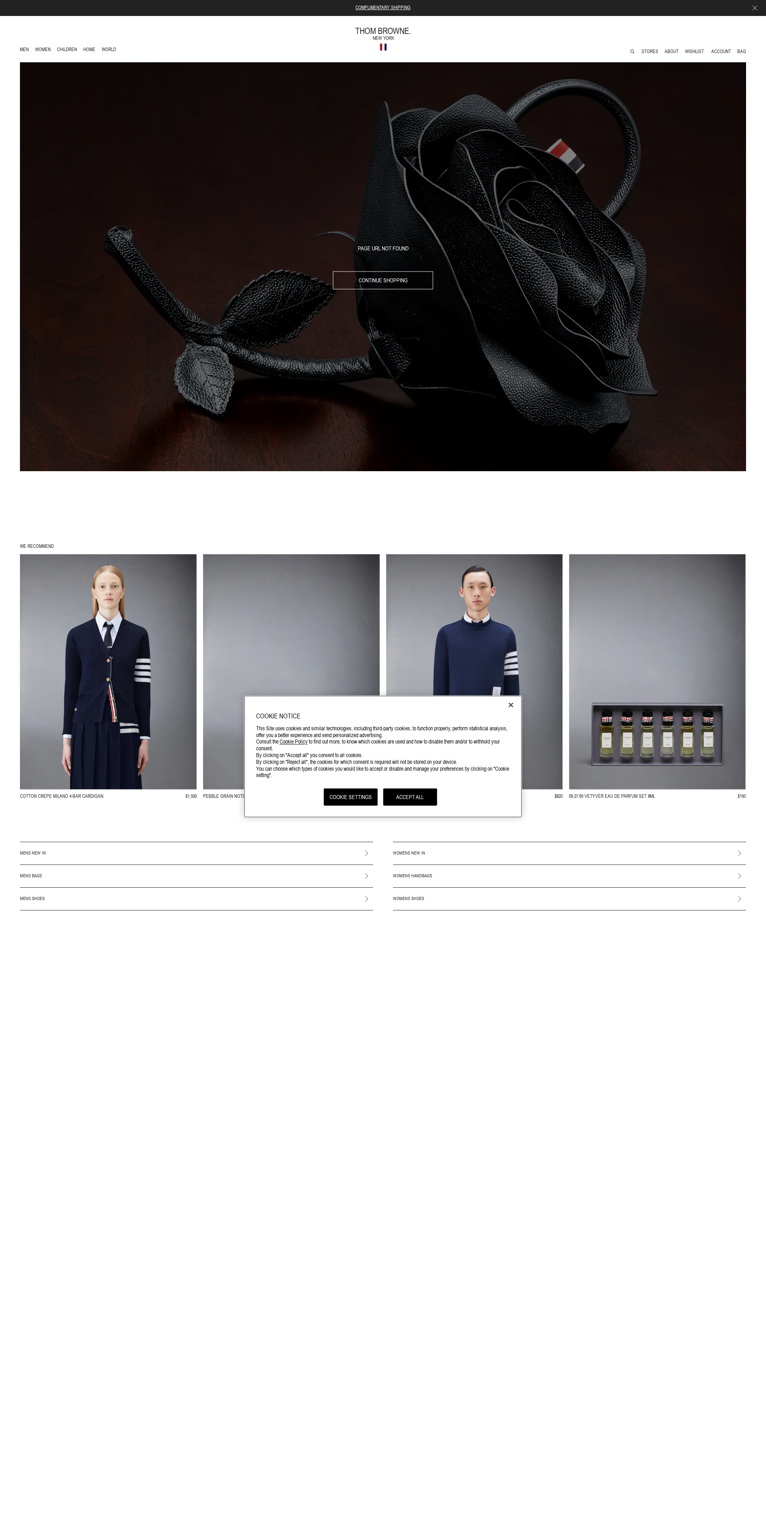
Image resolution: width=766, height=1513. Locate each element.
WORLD (110, 50)
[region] (383, 756)
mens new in (33, 853)
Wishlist (695, 51)
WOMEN (44, 50)
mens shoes (32, 898)
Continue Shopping (383, 280)
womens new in (409, 853)
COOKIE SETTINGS (351, 796)
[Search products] (632, 51)
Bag (741, 51)
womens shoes (408, 898)
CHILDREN (67, 50)
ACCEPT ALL (410, 796)
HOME (91, 50)
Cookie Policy (294, 741)
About (672, 51)
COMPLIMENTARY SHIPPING (383, 7)
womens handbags (412, 875)
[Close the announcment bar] (755, 8)
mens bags (31, 875)
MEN (26, 50)
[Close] (511, 705)
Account (721, 51)
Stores (650, 51)
